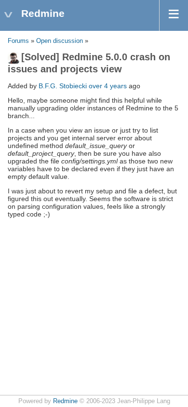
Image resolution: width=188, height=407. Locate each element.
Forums (18, 41)
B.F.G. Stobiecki (63, 86)
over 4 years (108, 86)
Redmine (65, 401)
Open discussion (59, 41)
